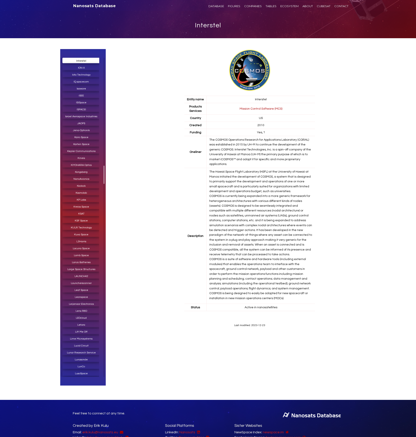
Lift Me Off (81, 331)
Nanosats (187, 432)
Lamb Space (81, 255)
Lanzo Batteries (81, 262)
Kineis (81, 158)
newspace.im (273, 432)
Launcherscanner (81, 283)
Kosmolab (81, 192)
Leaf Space (81, 290)
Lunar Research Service (81, 352)
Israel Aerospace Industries (81, 116)
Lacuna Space (81, 248)
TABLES (271, 6)
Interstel (208, 25)
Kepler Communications (81, 151)
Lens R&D (81, 311)
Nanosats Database (94, 5)
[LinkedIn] (198, 432)
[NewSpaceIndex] (286, 432)
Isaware (81, 88)
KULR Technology (81, 227)
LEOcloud (81, 318)
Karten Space (81, 144)
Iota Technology (81, 74)
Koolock (81, 186)
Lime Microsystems (81, 338)
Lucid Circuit (81, 345)
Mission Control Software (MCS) (261, 108)
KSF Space (81, 220)
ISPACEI (81, 109)
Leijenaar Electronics (81, 304)
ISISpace (81, 102)
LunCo (81, 366)
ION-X (81, 67)
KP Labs (81, 199)
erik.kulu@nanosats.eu (100, 432)
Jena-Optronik (81, 130)
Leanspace (81, 297)
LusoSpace (81, 373)
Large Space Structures (81, 269)
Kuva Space (81, 234)
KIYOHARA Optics (81, 165)
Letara (81, 324)
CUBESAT (323, 6)
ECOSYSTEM (289, 6)
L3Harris (81, 241)
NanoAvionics (81, 179)
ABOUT (307, 6)
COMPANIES (253, 6)
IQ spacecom (81, 81)
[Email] (121, 432)
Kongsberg (81, 172)
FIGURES (234, 6)
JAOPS (81, 123)
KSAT (81, 213)
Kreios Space (81, 206)
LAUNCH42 (81, 276)
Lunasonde (81, 359)
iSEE (81, 95)
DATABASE (216, 6)
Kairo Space (81, 137)
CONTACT (341, 6)
